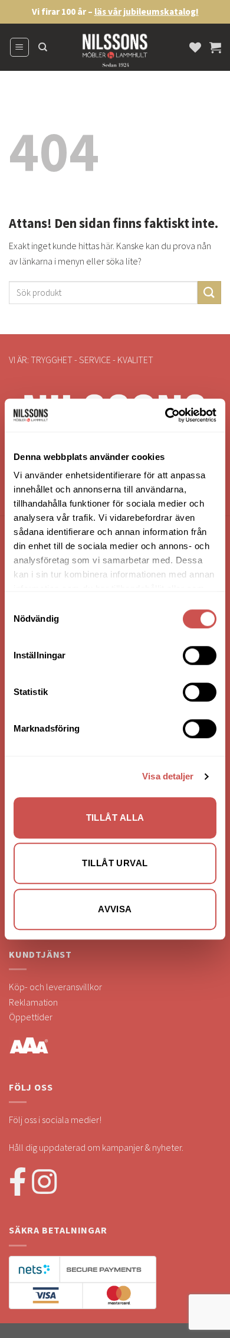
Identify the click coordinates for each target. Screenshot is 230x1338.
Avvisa (115, 909)
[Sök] (42, 47)
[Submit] (209, 292)
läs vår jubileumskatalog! (146, 11)
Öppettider (30, 1017)
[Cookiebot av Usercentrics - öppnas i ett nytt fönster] (165, 415)
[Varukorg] (215, 47)
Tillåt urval (114, 863)
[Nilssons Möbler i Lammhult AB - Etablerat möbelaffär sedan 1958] (115, 53)
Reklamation (33, 1002)
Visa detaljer (167, 776)
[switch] (199, 655)
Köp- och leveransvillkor (55, 987)
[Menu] (19, 47)
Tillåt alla (115, 817)
